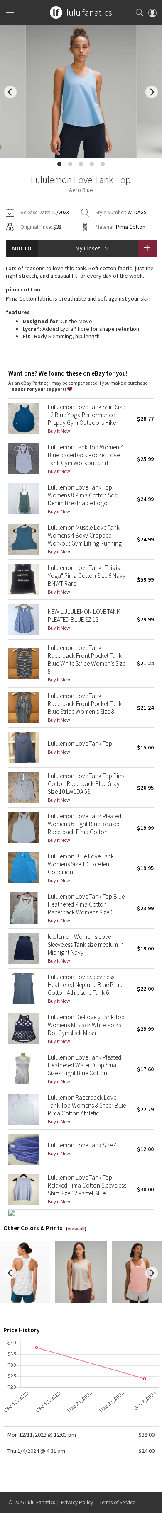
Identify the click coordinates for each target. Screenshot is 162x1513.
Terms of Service (117, 1502)
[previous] (10, 92)
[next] (151, 92)
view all (76, 1228)
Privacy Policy (77, 1502)
